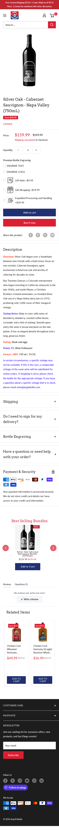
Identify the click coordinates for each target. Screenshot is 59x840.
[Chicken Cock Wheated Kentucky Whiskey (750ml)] (16, 632)
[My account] (45, 15)
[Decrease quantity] (19, 150)
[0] (52, 15)
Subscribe (13, 754)
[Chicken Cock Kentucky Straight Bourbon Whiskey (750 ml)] (42, 632)
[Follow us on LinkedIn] (42, 780)
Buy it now (30, 222)
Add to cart (29, 212)
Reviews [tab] (7, 585)
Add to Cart (28, 566)
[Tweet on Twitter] (46, 235)
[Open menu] (5, 15)
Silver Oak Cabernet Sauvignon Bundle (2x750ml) (27, 554)
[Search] (52, 24)
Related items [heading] (18, 612)
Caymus (7, 124)
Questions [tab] (21, 585)
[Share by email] (53, 235)
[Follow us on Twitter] (13, 780)
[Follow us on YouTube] (28, 780)
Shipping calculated (25, 139)
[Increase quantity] (37, 150)
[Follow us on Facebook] (6, 780)
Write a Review (32, 600)
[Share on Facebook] (31, 235)
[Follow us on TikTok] (35, 780)
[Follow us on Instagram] (20, 780)
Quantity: (8, 150)
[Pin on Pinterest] (38, 235)
